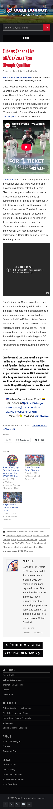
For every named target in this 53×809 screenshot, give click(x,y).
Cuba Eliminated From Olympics (21, 653)
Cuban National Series (13, 680)
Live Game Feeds (36, 531)
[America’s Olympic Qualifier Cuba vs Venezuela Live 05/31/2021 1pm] (12, 460)
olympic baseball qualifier (31, 547)
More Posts (28, 628)
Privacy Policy (9, 764)
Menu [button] (26, 38)
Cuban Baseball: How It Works (17, 708)
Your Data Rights (10, 784)
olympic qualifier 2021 (13, 551)
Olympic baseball (11, 547)
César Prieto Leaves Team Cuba (24, 645)
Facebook (38, 633)
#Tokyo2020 (13, 407)
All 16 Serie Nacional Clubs (15, 713)
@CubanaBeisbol (30, 407)
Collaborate (8, 694)
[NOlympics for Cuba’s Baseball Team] (12, 497)
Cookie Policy (9, 769)
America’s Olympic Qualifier (19, 535)
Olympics (28, 551)
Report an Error (10, 751)
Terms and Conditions (13, 774)
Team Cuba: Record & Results (17, 718)
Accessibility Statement (13, 779)
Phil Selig (32, 71)
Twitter (26, 633)
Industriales (8, 723)
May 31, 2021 (41, 416)
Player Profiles (9, 675)
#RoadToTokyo (34, 403)
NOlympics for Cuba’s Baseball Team (10, 507)
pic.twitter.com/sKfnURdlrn (21, 411)
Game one (8, 179)
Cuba (13, 539)
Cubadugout (9, 116)
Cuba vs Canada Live (27, 539)
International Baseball (21, 77)
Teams (6, 689)
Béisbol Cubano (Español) (15, 728)
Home (5, 77)
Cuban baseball (39, 543)
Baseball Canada (41, 535)
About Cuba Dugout (12, 741)
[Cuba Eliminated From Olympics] (34, 460)
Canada (6, 539)
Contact (6, 746)
